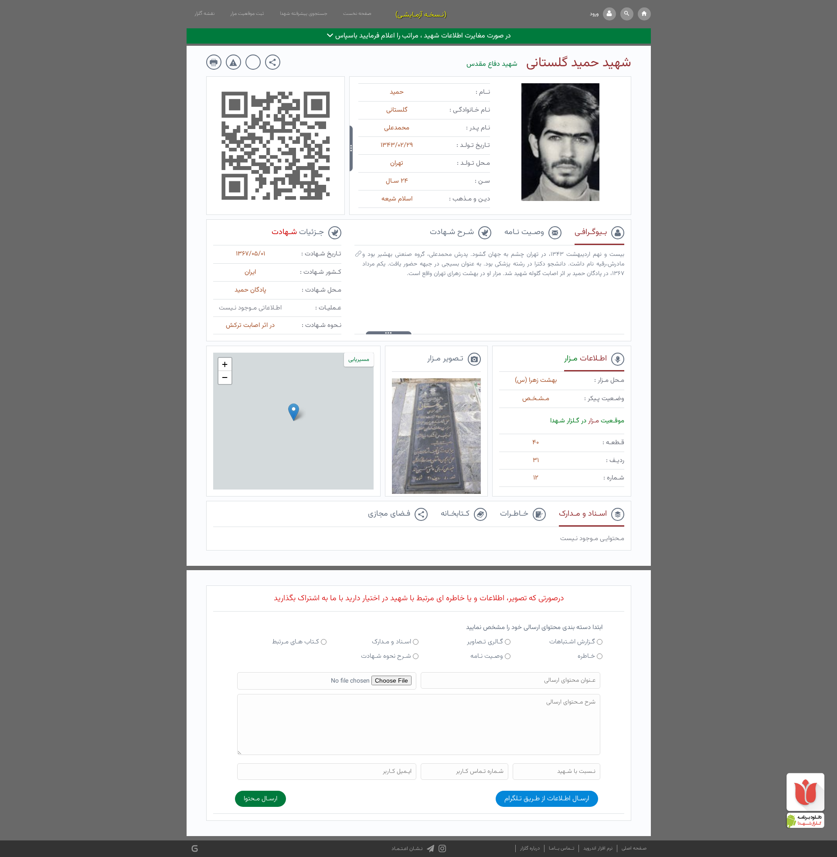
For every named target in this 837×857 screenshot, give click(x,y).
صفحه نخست (357, 13)
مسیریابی (358, 359)
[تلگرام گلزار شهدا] (430, 849)
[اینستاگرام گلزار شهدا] (442, 849)
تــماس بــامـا (561, 848)
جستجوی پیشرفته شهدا (303, 13)
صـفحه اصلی (634, 848)
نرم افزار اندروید (597, 848)
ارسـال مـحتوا (260, 799)
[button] (626, 13)
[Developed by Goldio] (194, 849)
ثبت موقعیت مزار (247, 13)
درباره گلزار (530, 848)
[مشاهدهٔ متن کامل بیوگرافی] (358, 256)
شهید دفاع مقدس (491, 64)
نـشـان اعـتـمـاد (406, 849)
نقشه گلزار (204, 13)
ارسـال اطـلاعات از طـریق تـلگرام (546, 798)
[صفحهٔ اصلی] (644, 13)
